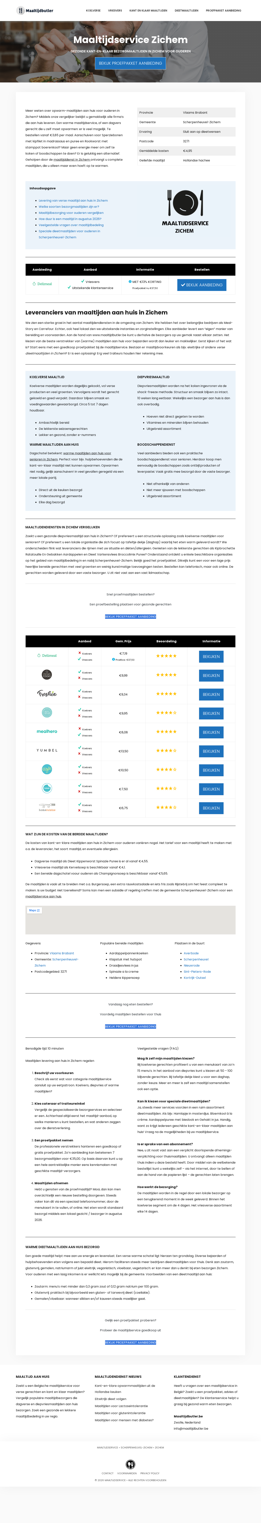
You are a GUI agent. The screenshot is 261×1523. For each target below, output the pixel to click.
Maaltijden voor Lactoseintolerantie (121, 1406)
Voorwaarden (127, 1473)
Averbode (191, 953)
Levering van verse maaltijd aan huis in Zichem (73, 200)
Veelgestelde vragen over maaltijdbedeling (71, 225)
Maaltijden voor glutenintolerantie (120, 1413)
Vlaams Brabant (62, 953)
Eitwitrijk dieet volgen (110, 1399)
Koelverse (93, 10)
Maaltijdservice (107, 1447)
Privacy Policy (149, 1473)
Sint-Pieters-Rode (197, 971)
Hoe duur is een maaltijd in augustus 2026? (70, 219)
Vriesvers (115, 10)
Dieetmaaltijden (186, 10)
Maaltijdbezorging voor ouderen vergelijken (71, 213)
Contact (107, 1473)
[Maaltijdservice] (35, 10)
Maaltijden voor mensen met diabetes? (124, 1420)
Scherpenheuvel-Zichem (136, 1447)
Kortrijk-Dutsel (195, 978)
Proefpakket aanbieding (223, 10)
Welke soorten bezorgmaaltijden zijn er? (69, 206)
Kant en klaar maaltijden (148, 10)
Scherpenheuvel (196, 959)
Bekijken (211, 656)
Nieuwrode (192, 965)
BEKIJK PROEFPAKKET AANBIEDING (130, 63)
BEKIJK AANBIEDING (204, 285)
